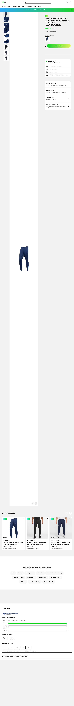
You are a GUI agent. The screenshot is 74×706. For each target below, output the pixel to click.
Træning (20, 573)
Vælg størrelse (59, 45)
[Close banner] (72, 10)
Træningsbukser (30, 573)
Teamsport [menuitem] (29, 6)
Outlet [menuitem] (39, 6)
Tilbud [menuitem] (35, 6)
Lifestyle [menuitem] (23, 6)
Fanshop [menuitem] (9, 6)
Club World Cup (31, 577)
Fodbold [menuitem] (3, 6)
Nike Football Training (35, 581)
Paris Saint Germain (48, 581)
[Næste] (36, 503)
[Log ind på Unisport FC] (67, 2)
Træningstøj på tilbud (55, 577)
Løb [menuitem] (19, 6)
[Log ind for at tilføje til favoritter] (45, 46)
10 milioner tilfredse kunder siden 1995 (58, 75)
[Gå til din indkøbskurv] (70, 2)
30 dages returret (53, 69)
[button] (6, 19)
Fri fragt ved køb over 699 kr (55, 66)
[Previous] (66, 513)
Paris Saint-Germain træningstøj (54, 573)
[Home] (6, 2)
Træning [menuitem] (15, 6)
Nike (13, 573)
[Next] (70, 513)
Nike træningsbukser (18, 577)
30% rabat (23, 581)
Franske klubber (42, 577)
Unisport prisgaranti (53, 72)
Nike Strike (40, 573)
